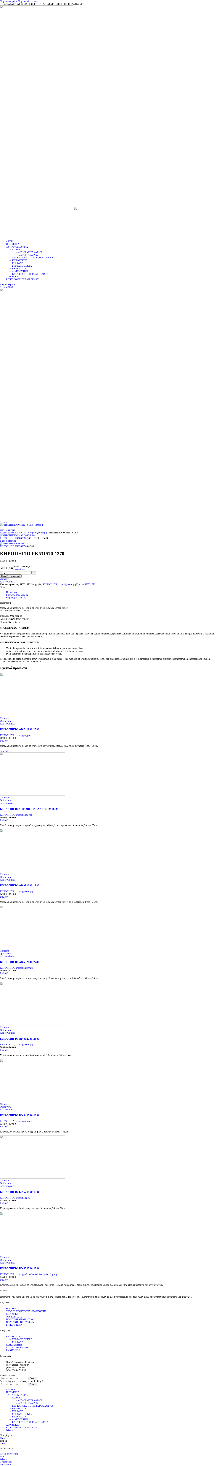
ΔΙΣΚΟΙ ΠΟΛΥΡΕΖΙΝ (29, 255)
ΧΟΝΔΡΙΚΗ (12, 1314)
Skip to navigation (9, 1)
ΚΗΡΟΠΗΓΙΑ (22, 532)
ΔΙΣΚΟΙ (16, 249)
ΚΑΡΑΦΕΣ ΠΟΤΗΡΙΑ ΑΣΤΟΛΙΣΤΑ (30, 274)
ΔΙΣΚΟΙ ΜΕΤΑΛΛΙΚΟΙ (30, 252)
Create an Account (9, 1453)
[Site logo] (37, 236)
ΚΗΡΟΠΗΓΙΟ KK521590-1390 (20, 1191)
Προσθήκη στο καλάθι (10, 576)
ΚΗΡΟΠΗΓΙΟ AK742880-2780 (19, 729)
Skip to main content (28, 1)
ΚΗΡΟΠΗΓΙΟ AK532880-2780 (19, 962)
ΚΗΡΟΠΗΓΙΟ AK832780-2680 (19, 1038)
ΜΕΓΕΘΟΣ (6, 568)
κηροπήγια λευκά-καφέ (27, 1274)
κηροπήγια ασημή (38, 532)
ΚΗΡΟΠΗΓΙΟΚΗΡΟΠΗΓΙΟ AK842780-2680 (29, 808)
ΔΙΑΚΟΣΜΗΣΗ (20, 271)
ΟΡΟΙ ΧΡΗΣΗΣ (14, 1316)
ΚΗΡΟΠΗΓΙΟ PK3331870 (13, 546)
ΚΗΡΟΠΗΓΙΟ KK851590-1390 (20, 1268)
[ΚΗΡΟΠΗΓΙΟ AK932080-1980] (32, 871)
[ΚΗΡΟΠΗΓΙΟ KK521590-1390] (32, 1178)
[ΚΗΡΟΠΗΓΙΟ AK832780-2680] (32, 1024)
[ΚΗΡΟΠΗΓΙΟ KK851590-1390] (32, 1254)
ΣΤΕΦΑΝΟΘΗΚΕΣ (22, 265)
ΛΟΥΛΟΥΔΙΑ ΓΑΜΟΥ (17, 1347)
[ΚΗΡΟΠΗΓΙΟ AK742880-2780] (32, 715)
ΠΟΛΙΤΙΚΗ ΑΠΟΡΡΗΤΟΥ (19, 1319)
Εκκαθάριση (19, 569)
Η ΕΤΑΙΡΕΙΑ (12, 1308)
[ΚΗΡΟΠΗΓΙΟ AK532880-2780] (32, 948)
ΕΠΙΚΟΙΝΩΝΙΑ (14, 1325)
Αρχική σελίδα (7, 532)
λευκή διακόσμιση (48, 1274)
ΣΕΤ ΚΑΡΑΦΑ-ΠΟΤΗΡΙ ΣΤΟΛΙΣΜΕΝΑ (32, 257)
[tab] (11, 592)
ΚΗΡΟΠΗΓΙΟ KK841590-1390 (20, 1115)
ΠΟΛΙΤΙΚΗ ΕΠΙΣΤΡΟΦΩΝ (20, 1322)
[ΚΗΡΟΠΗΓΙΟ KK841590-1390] (32, 1101)
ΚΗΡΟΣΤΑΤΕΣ (19, 260)
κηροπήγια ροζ (23, 1197)
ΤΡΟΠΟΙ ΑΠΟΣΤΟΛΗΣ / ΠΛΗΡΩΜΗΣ (26, 1311)
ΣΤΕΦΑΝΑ (18, 263)
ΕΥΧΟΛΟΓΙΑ (19, 268)
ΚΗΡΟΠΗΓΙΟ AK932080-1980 (19, 885)
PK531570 (90, 584)
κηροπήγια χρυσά (24, 735)
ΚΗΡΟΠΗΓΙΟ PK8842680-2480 (16, 538)
